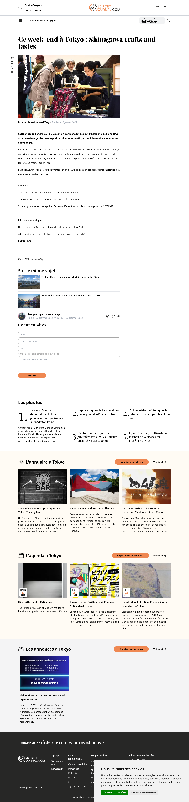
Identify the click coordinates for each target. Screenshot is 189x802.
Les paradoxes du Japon (43, 20)
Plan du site (78, 797)
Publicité (72, 773)
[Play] (161, 20)
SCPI (93, 765)
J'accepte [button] (107, 792)
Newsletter (57, 768)
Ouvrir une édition (78, 764)
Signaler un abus (77, 786)
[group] (161, 20)
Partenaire (73, 768)
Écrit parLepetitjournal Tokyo (34, 122)
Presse (71, 777)
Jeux (93, 781)
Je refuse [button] (121, 792)
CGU (70, 781)
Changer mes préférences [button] (143, 792)
